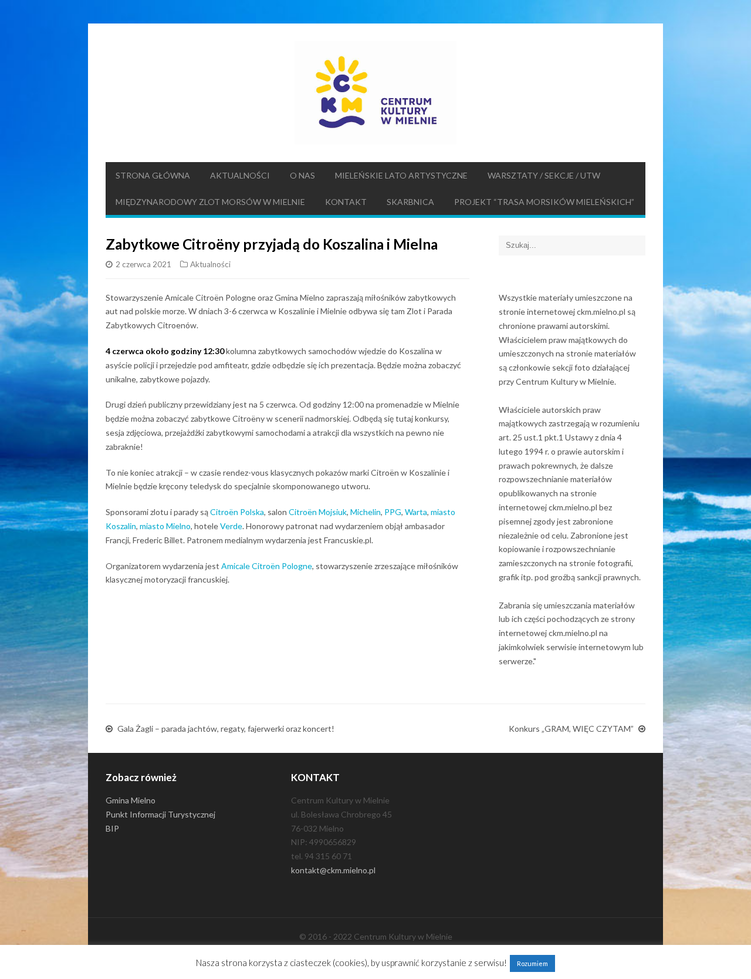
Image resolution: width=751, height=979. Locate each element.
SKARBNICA (410, 202)
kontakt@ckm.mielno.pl (333, 870)
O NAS (302, 175)
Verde (231, 526)
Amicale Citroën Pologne (266, 566)
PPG (392, 512)
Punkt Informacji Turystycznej (160, 814)
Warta (416, 512)
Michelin (365, 512)
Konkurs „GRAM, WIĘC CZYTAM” (571, 729)
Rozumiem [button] (532, 963)
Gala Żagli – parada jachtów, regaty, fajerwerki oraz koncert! (225, 729)
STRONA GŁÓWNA (153, 175)
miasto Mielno (165, 526)
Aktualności (210, 264)
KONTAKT (346, 202)
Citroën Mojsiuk (318, 512)
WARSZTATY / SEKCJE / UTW (544, 175)
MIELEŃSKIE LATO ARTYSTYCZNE (401, 175)
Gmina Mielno (130, 800)
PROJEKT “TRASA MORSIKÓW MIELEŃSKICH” (544, 202)
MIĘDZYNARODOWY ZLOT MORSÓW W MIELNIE (210, 202)
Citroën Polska (237, 512)
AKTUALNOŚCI (240, 175)
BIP (112, 828)
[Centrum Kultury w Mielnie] (375, 92)
